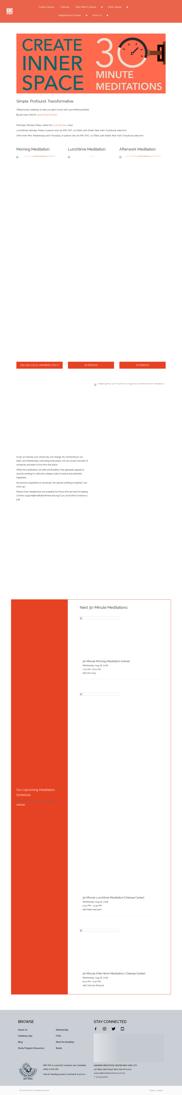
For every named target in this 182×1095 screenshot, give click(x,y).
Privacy (152, 1090)
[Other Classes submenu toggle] (127, 7)
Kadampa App (25, 1036)
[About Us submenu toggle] (107, 15)
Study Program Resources (31, 1048)
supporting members (47, 114)
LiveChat (70, 1074)
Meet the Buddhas (65, 1042)
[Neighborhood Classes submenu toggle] (86, 15)
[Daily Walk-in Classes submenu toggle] (102, 7)
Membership (62, 1030)
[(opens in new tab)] (39, 256)
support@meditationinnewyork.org (109, 1073)
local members (60, 125)
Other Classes (115, 7)
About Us (97, 15)
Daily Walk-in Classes (85, 7)
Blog (20, 1042)
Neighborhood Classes (69, 15)
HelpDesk (81, 1074)
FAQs (58, 1036)
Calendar (64, 7)
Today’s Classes (46, 7)
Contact (160, 1090)
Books (59, 1048)
